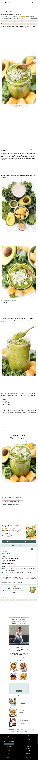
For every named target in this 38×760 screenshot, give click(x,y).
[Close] (37, 371)
